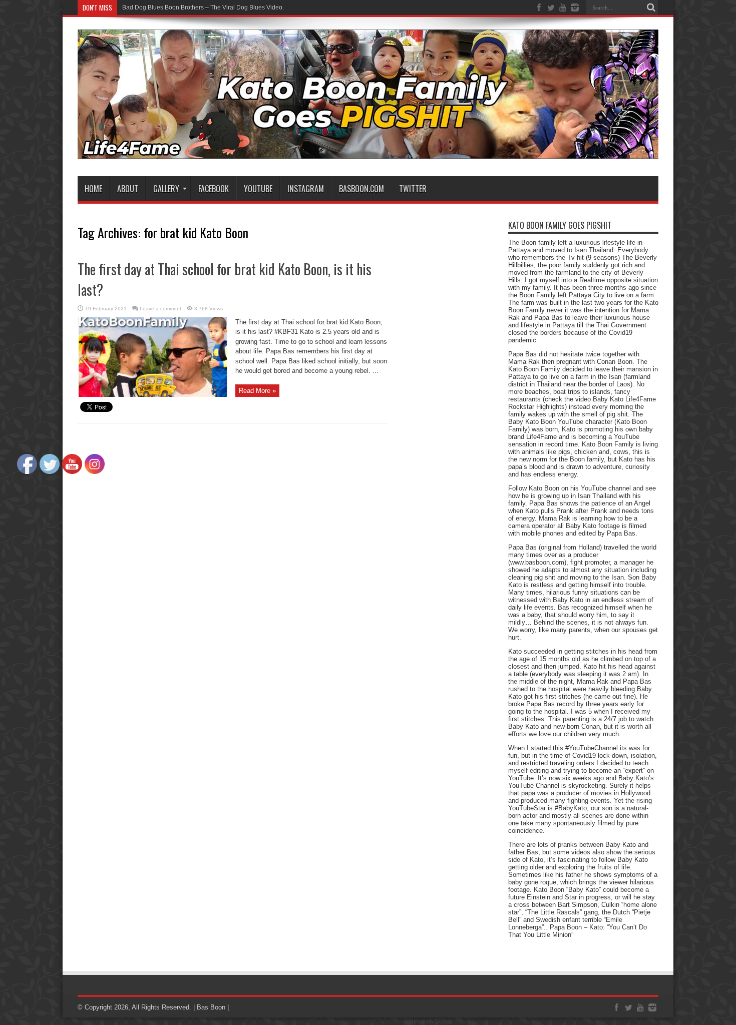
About (127, 189)
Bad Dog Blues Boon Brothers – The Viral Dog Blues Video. (203, 7)
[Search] (650, 7)
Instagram (305, 189)
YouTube (258, 189)
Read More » (257, 390)
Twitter (413, 189)
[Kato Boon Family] (368, 151)
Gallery (166, 189)
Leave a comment (160, 308)
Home (93, 189)
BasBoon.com (361, 189)
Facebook (213, 189)
